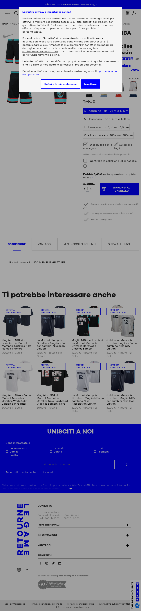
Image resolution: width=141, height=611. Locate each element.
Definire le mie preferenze (60, 84)
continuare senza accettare (40, 51)
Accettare (90, 84)
